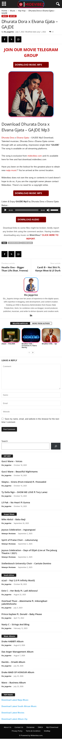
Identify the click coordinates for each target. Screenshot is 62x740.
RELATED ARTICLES (20, 323)
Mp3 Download (52, 727)
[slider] (55, 210)
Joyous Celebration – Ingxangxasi (19, 529)
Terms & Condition (33, 731)
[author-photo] (31, 284)
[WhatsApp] (18, 39)
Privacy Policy (17, 731)
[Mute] (48, 210)
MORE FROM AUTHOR (41, 323)
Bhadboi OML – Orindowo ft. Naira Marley (29, 345)
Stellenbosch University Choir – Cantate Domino (26, 563)
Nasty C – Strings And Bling (15, 624)
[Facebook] (5, 39)
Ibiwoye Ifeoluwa (9, 533)
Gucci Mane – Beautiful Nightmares (20, 471)
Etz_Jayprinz (9, 32)
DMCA (40, 727)
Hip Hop (22, 10)
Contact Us (19, 727)
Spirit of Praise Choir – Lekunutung (20, 540)
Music (12, 10)
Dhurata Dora (8, 137)
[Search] (55, 446)
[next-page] (32, 352)
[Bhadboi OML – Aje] (51, 335)
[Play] (5, 210)
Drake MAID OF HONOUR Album (18, 672)
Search (5, 441)
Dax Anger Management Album (17, 651)
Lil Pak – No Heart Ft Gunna (16, 502)
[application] (31, 210)
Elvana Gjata (23, 137)
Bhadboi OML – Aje (49, 344)
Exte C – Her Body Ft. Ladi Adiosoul (20, 590)
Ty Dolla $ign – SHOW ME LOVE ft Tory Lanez (24, 492)
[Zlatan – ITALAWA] (11, 335)
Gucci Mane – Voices (12, 461)
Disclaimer (30, 727)
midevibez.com (35, 156)
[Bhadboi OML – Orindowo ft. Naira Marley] (31, 335)
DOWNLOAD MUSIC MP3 (28, 64)
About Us (7, 727)
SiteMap (47, 731)
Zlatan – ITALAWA (8, 344)
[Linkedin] (31, 316)
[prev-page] (29, 352)
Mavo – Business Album (14, 682)
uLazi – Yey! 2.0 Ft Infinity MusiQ (18, 580)
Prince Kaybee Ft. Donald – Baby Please (22, 614)
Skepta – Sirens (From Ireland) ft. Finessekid (24, 481)
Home (4, 10)
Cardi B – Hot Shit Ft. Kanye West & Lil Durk (47, 269)
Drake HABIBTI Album (12, 641)
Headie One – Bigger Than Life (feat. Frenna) (15, 269)
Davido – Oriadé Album (13, 662)
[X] (11, 39)
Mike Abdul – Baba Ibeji (13, 519)
